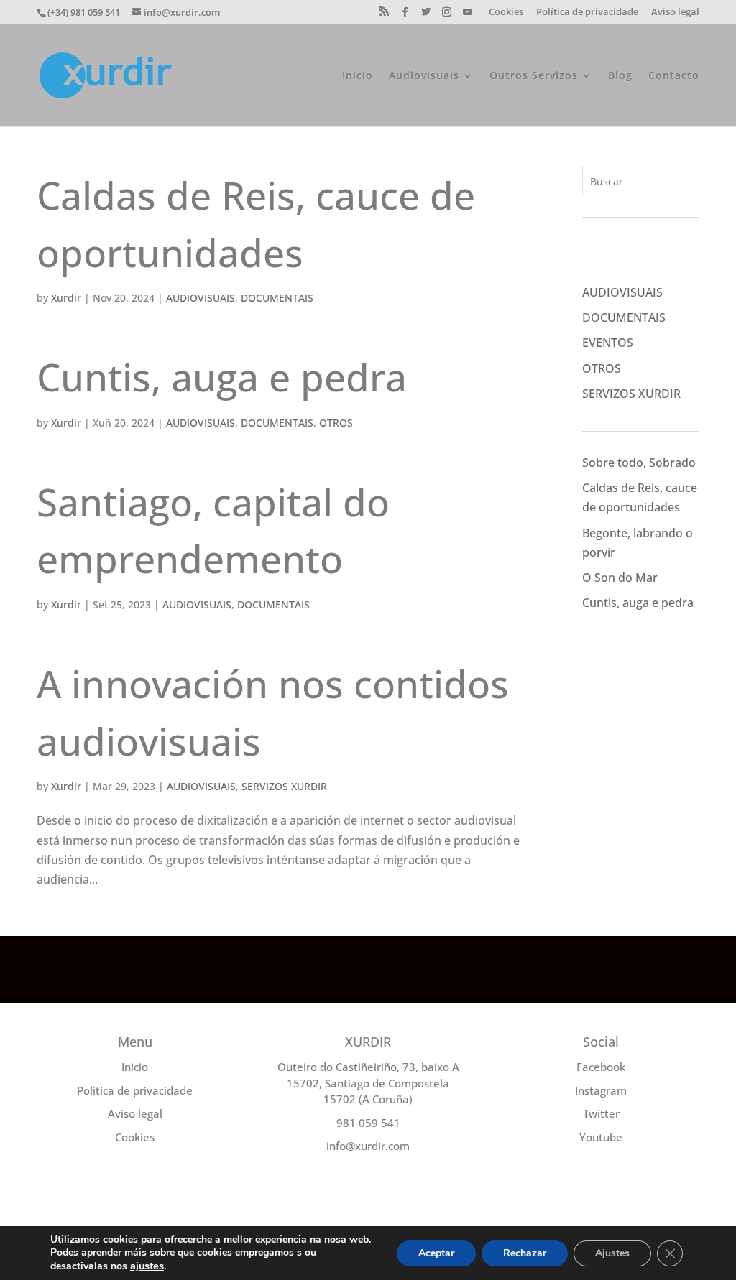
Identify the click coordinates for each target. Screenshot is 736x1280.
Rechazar (524, 1253)
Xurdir (66, 298)
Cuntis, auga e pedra (222, 377)
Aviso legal (675, 12)
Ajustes (612, 1253)
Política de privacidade (587, 12)
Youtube (600, 1137)
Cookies (506, 12)
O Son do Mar (620, 577)
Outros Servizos (533, 76)
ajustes (147, 1265)
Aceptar (436, 1253)
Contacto (673, 76)
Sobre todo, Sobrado (639, 462)
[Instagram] (447, 15)
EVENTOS (607, 343)
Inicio (357, 76)
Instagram (601, 1090)
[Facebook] (405, 15)
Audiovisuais (424, 76)
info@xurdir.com (368, 1145)
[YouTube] (468, 15)
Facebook (600, 1066)
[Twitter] (426, 15)
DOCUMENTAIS (277, 298)
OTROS (336, 423)
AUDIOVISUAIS (200, 298)
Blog (620, 76)
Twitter (601, 1113)
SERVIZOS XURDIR (284, 786)
